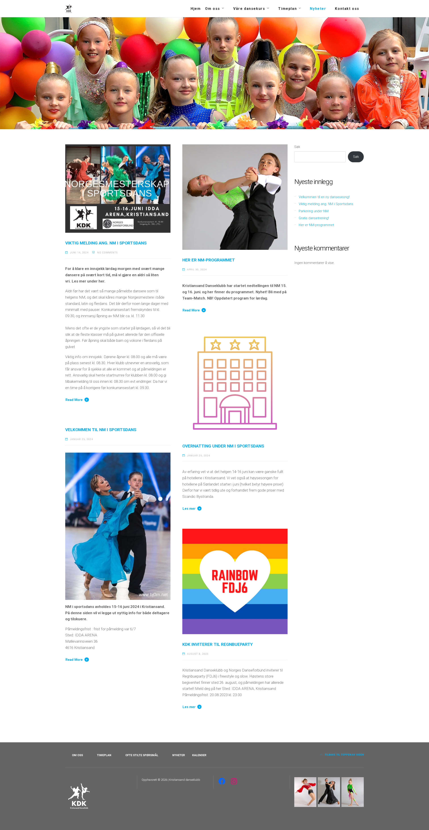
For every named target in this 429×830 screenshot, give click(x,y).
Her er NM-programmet (208, 260)
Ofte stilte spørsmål (141, 755)
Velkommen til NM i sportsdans (100, 429)
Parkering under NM (313, 211)
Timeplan (287, 8)
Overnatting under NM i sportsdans (223, 446)
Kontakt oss (347, 8)
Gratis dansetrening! (314, 218)
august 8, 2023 (197, 653)
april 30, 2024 (197, 269)
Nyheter (318, 8)
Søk (297, 147)
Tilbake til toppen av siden (344, 754)
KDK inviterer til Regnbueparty (217, 644)
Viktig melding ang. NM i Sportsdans (106, 243)
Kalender (199, 755)
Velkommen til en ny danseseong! (324, 197)
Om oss (212, 8)
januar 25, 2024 (198, 455)
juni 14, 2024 (79, 252)
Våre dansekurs (249, 8)
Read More (74, 400)
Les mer (189, 509)
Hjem (196, 8)
